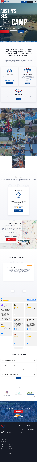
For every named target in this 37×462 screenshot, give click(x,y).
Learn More (13, 31)
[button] (35, 1)
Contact (10, 451)
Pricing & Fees (21, 429)
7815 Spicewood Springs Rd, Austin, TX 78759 (7, 435)
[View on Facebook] (15, 305)
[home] (5, 1)
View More (18, 378)
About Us (20, 427)
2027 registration (12, 41)
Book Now (27, 83)
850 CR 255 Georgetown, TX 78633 (6, 432)
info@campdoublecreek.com (7, 441)
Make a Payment (21, 32)
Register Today (18, 210)
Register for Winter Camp (25, 41)
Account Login (24, 1)
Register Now (30, 1)
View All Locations (11, 239)
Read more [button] (15, 326)
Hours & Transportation (30, 429)
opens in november (18, 41)
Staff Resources (3, 446)
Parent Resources (29, 427)
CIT (1, 448)
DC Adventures (11, 446)
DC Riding (10, 448)
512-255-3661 (4, 439)
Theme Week (21, 432)
